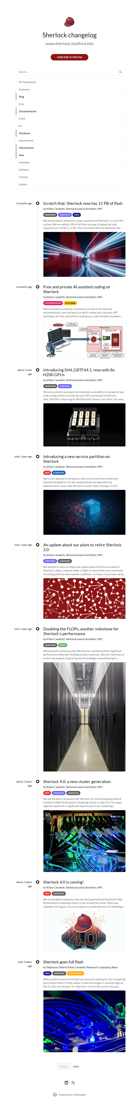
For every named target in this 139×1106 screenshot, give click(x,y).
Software (24, 169)
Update (23, 184)
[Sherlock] (69, 22)
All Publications (27, 82)
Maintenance (26, 147)
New (21, 155)
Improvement (26, 140)
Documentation (27, 111)
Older (76, 1066)
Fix (20, 125)
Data (21, 103)
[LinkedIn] (68, 1082)
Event (22, 118)
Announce (24, 89)
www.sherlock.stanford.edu (69, 43)
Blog (21, 96)
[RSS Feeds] (73, 1082)
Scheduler (24, 162)
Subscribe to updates (69, 57)
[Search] (120, 71)
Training (23, 176)
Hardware (24, 133)
